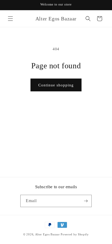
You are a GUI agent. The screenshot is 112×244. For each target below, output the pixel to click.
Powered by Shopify (75, 234)
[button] (10, 18)
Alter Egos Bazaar (47, 234)
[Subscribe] (85, 201)
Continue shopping (56, 85)
